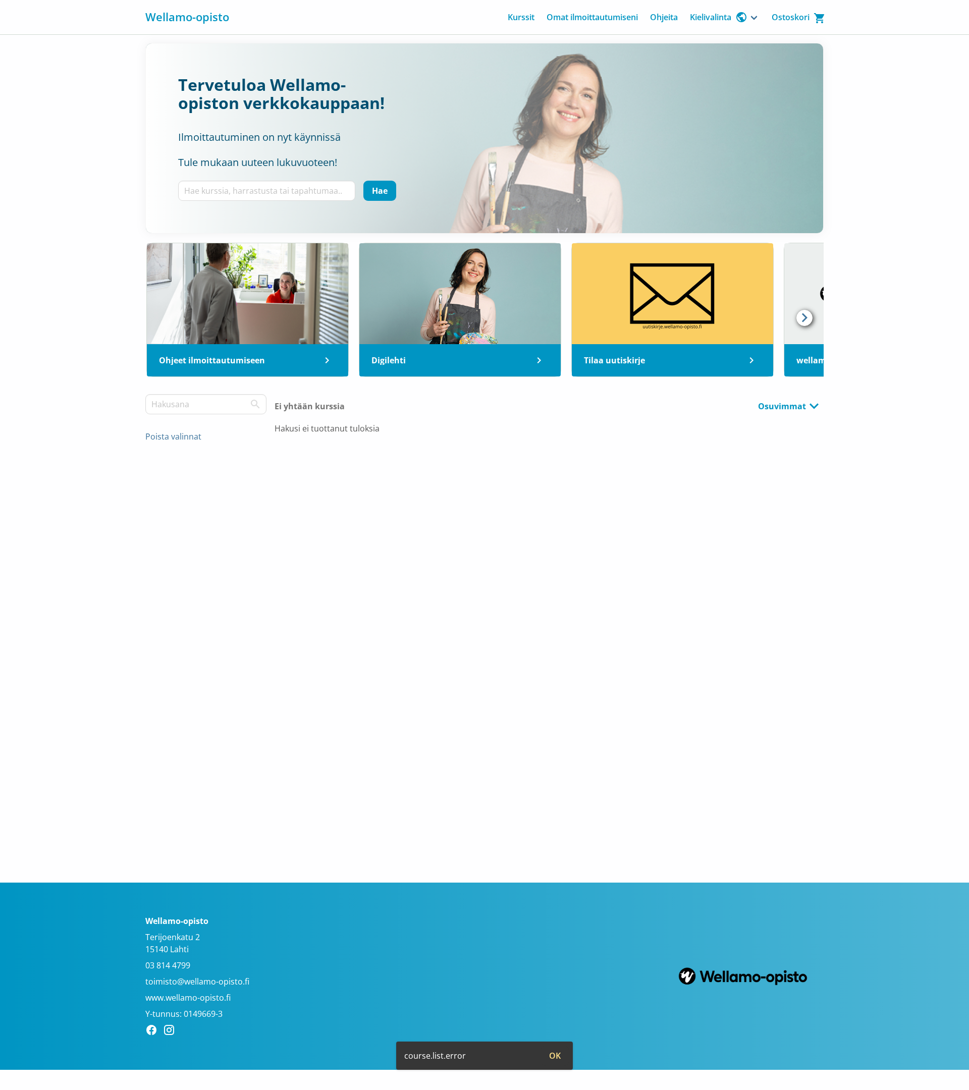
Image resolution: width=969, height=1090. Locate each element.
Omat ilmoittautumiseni (592, 17)
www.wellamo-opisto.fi (188, 997)
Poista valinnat (173, 436)
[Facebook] (154, 1031)
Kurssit (521, 17)
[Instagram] (172, 1031)
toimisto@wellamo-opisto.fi (197, 981)
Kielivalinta (710, 17)
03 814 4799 (167, 965)
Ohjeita (664, 17)
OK (555, 1055)
